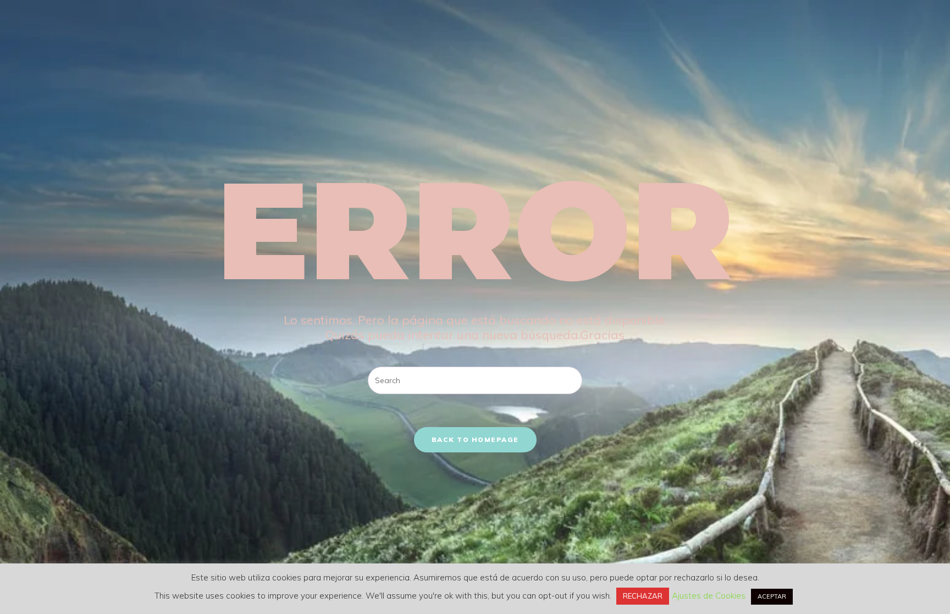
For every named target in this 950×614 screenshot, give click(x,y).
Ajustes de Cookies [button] (708, 595)
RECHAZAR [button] (642, 595)
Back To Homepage (475, 439)
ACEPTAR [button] (772, 596)
